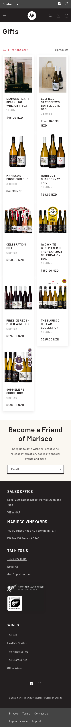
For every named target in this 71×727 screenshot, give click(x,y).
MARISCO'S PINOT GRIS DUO (17, 177)
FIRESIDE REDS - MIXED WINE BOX (18, 322)
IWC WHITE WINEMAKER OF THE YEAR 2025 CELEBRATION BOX (51, 251)
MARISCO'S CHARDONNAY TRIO (50, 179)
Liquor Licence (18, 721)
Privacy (13, 713)
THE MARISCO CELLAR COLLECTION (50, 324)
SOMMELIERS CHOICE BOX (15, 391)
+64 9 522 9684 (17, 558)
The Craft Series (17, 659)
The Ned (12, 634)
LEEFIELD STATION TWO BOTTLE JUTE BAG (50, 104)
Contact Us (41, 713)
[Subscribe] (60, 469)
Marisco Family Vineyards (29, 698)
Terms (26, 713)
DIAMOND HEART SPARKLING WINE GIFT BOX (17, 102)
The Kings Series (17, 651)
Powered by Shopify (52, 698)
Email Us (13, 566)
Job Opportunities (19, 574)
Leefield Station (17, 643)
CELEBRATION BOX (16, 246)
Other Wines (15, 668)
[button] (5, 16)
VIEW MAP (13, 512)
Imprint (36, 721)
